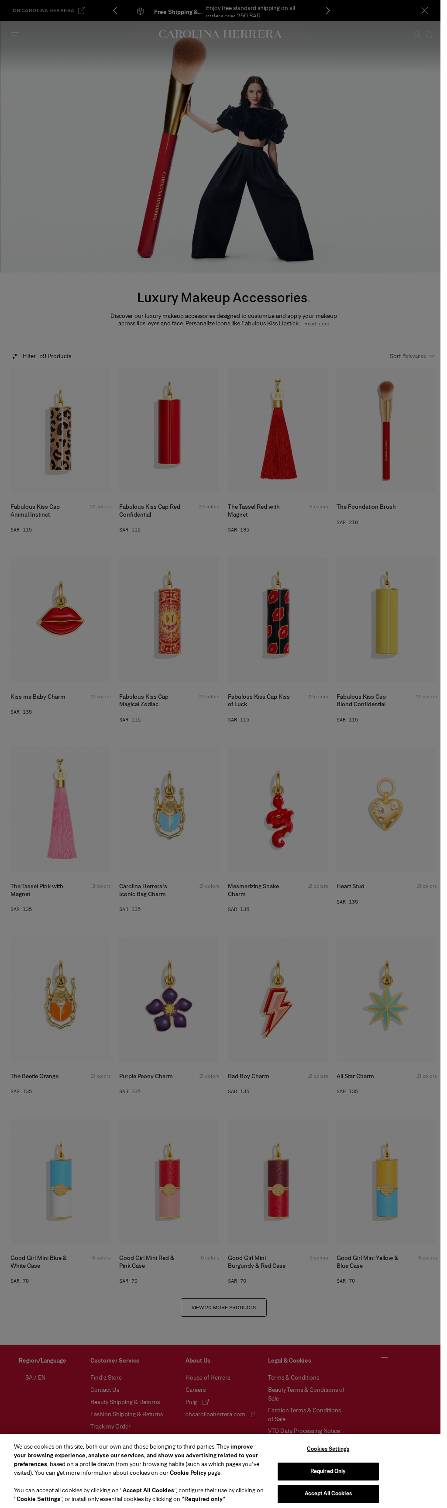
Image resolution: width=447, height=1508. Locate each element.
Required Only (328, 1471)
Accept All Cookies (328, 1493)
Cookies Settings (328, 1449)
